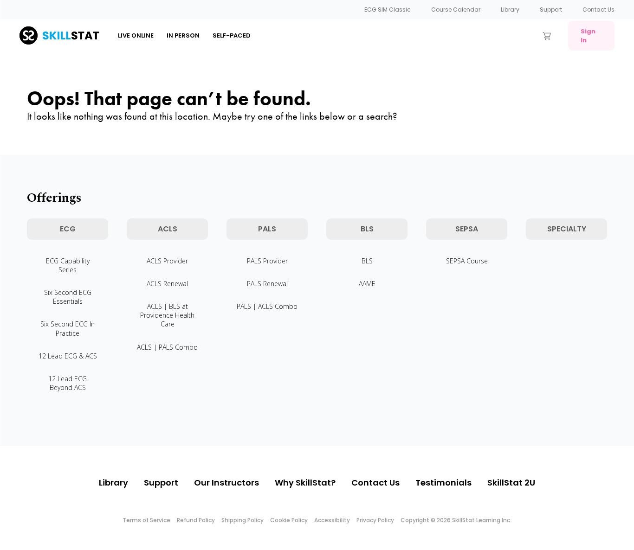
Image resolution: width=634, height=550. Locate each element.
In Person (183, 35)
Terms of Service (146, 520)
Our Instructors (226, 482)
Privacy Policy (375, 520)
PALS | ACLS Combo (267, 306)
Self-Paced (232, 35)
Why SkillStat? (305, 482)
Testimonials (443, 482)
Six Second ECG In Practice (67, 328)
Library (510, 9)
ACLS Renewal (167, 283)
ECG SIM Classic (387, 9)
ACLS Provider (167, 260)
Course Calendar (455, 9)
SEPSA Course (467, 260)
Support (551, 9)
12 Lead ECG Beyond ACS (67, 383)
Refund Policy (196, 520)
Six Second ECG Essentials (67, 297)
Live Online (136, 35)
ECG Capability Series (68, 265)
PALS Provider (267, 260)
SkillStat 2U (511, 482)
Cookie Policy (289, 520)
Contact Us (598, 9)
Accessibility (332, 520)
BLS (367, 260)
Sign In (588, 36)
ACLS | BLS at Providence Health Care (167, 315)
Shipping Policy (242, 520)
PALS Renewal (267, 283)
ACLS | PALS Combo (167, 347)
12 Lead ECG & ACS (68, 356)
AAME (367, 283)
